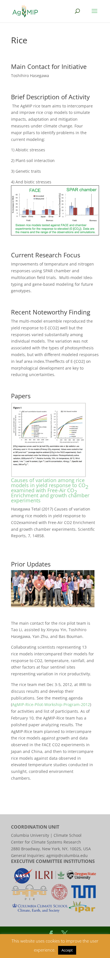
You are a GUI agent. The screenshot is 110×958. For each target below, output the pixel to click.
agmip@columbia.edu (67, 855)
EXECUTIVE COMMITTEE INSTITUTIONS (53, 861)
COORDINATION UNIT (35, 827)
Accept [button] (67, 950)
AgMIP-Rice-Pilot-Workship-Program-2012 (51, 704)
